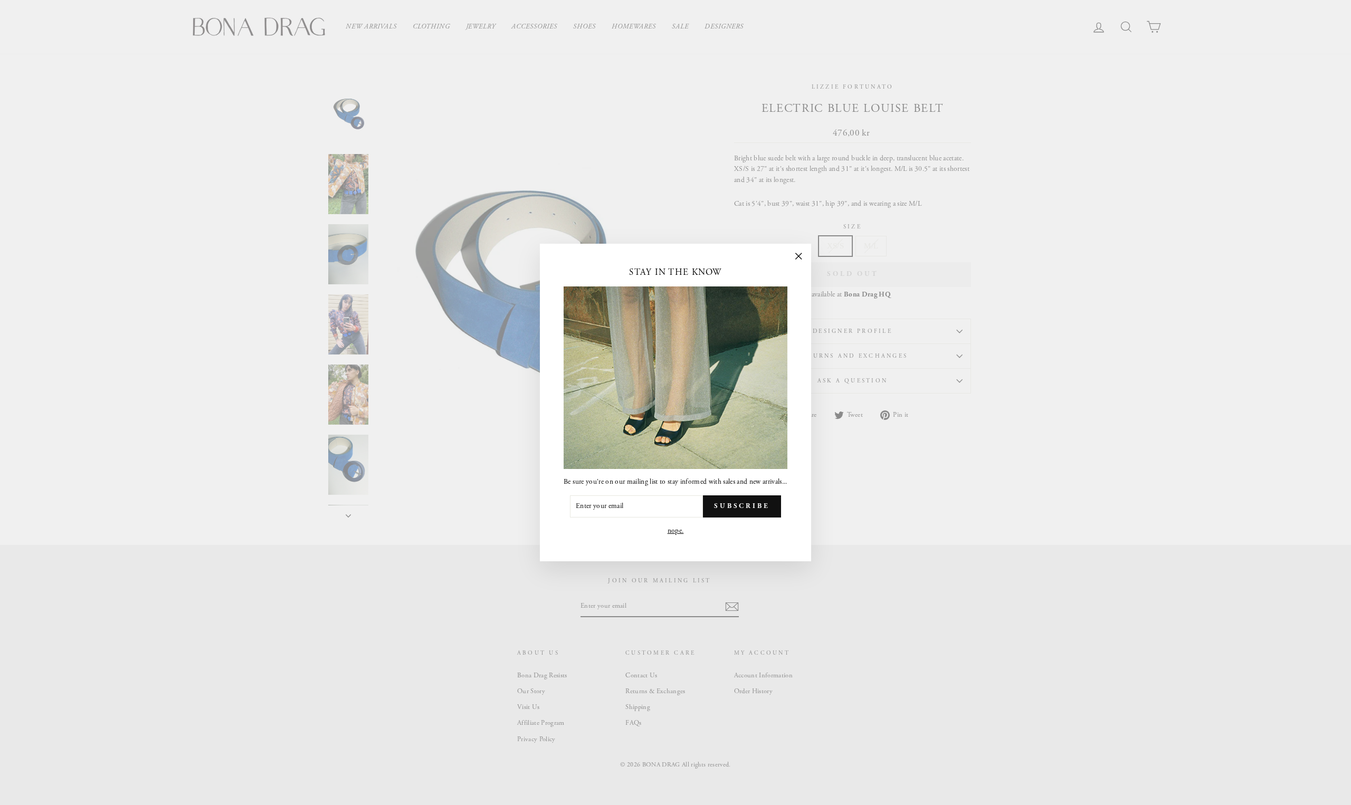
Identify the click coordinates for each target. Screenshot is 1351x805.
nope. (676, 530)
